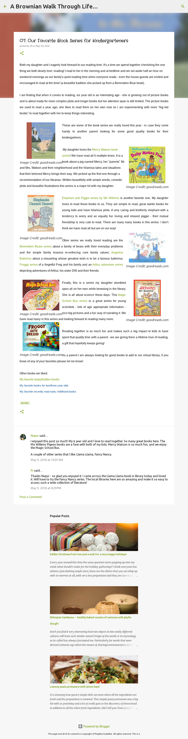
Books (25, 403)
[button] (22, 53)
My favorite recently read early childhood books (48, 391)
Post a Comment (31, 497)
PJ (32, 470)
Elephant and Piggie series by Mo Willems (90, 198)
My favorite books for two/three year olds (44, 385)
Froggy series (29, 264)
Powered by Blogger (96, 726)
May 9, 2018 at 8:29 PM (46, 488)
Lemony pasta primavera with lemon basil (75, 686)
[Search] (183, 6)
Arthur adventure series (107, 264)
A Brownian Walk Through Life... (54, 6)
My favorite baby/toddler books (39, 379)
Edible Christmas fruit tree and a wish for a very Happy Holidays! (88, 554)
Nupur (35, 435)
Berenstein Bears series (36, 246)
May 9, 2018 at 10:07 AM (47, 459)
